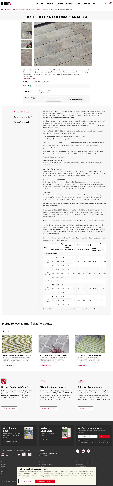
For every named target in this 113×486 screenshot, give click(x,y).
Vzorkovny (68, 3)
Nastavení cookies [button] (26, 481)
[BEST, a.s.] (77, 451)
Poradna (60, 3)
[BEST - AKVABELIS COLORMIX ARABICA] (17, 344)
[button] (44, 4)
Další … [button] (94, 3)
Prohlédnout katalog (11, 441)
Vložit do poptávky (76, 99)
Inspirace (50, 3)
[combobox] (62, 86)
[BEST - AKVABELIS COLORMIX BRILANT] (53, 344)
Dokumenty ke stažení (45, 464)
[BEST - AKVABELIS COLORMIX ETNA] (90, 344)
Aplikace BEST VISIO (48, 408)
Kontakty (41, 462)
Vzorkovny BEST (85, 408)
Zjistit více (45, 439)
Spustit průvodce (9, 408)
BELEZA (45, 9)
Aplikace (87, 3)
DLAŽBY (15, 9)
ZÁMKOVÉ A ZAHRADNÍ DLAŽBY (31, 9)
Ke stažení (78, 3)
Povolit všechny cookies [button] (45, 481)
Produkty (39, 3)
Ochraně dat (105, 442)
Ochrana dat (79, 464)
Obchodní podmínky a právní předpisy (87, 462)
